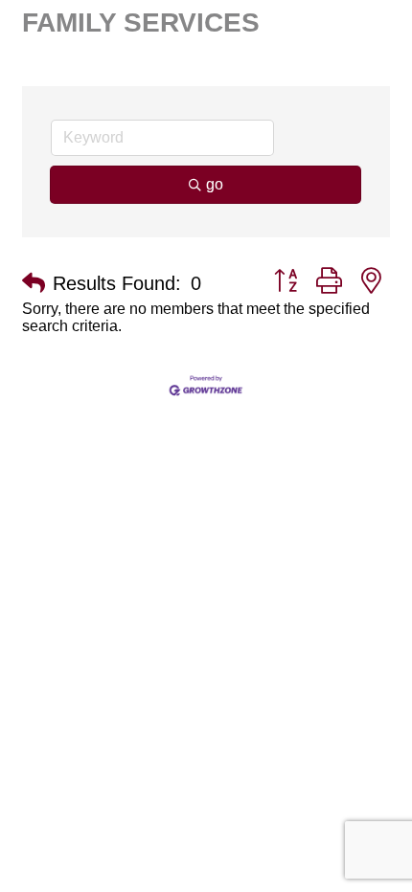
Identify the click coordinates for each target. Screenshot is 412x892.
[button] (33, 283)
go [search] (214, 184)
